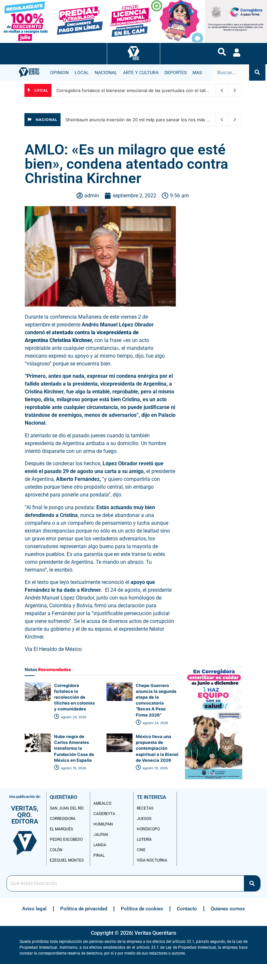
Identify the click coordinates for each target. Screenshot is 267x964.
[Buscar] (257, 72)
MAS (197, 72)
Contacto (187, 909)
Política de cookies (142, 909)
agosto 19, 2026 (73, 768)
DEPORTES (175, 72)
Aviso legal (34, 909)
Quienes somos (228, 909)
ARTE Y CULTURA (141, 72)
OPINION (59, 72)
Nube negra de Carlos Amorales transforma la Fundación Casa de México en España (74, 748)
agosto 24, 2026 (73, 717)
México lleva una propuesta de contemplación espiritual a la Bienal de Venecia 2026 (157, 748)
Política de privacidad (83, 909)
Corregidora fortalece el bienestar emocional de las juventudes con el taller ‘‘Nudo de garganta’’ (153, 90)
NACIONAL (106, 72)
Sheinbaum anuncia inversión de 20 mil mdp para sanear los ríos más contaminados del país (158, 119)
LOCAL (82, 72)
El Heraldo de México (58, 649)
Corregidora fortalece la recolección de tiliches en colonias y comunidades (74, 697)
